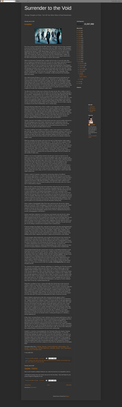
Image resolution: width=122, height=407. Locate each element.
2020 (79, 42)
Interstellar (52, 348)
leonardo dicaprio (64, 360)
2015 (79, 51)
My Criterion (92, 108)
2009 (79, 81)
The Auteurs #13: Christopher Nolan (33, 349)
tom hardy (42, 361)
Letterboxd (92, 107)
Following (39, 346)
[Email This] (49, 358)
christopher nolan (31, 360)
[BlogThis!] (51, 358)
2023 (79, 36)
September (82, 69)
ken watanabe (57, 360)
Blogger (67, 396)
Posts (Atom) (33, 387)
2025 (79, 32)
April (80, 79)
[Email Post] (46, 358)
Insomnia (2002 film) (52, 346)
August (81, 71)
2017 (79, 48)
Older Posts (68, 385)
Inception (28, 24)
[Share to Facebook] (54, 358)
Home (48, 385)
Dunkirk (58, 348)
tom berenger (37, 361)
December (81, 63)
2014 (79, 53)
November (81, 65)
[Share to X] (52, 358)
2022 (79, 38)
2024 (79, 34)
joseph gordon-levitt (50, 360)
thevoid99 (92, 124)
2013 (79, 55)
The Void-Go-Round (93, 111)
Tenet (62, 348)
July (80, 73)
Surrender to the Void (47, 8)
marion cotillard (31, 361)
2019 (79, 44)
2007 (79, 83)
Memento (44, 346)
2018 (79, 46)
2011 (79, 59)
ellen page (44, 360)
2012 (79, 57)
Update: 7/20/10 (30, 368)
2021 (79, 40)
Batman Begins (62, 346)
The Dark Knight (33, 348)
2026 (79, 30)
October (81, 67)
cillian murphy (38, 360)
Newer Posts (28, 385)
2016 (79, 50)
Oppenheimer (67, 348)
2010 (79, 61)
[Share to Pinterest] (55, 358)
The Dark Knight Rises (43, 348)
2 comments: (42, 358)
